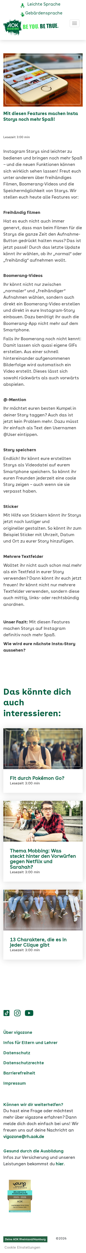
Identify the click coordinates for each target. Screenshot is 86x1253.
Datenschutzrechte (23, 1063)
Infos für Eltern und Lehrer (30, 1043)
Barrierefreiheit (19, 1073)
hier (60, 1164)
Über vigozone (17, 1032)
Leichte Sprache (43, 4)
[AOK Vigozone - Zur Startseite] (30, 28)
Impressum (14, 1083)
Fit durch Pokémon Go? (37, 778)
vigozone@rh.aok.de (23, 1137)
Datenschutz (16, 1053)
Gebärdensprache (43, 13)
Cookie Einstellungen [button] (22, 1247)
